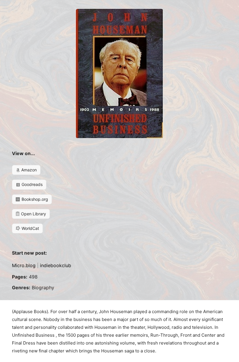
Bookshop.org (34, 199)
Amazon (28, 169)
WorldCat (29, 228)
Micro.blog (24, 265)
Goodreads (31, 184)
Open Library (33, 213)
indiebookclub (55, 265)
